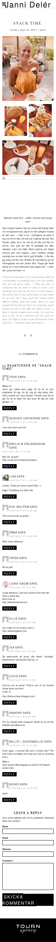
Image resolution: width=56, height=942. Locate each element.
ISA (11, 647)
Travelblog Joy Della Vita (21, 490)
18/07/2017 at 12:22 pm (23, 561)
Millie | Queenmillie (26, 741)
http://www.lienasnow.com (15, 602)
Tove (13, 377)
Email (5, 837)
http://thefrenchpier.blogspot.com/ (18, 696)
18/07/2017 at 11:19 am (16, 451)
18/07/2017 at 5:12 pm (22, 680)
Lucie (13, 676)
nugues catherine (25, 418)
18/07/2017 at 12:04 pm (23, 536)
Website (6, 849)
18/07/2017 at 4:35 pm (22, 651)
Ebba (13, 532)
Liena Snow (19, 583)
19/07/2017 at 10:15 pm (23, 745)
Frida (14, 558)
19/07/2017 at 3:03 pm (22, 716)
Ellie (13, 618)
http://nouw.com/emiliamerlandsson (19, 459)
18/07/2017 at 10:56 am (23, 422)
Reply (9, 408)
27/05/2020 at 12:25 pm (23, 788)
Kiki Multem (19, 507)
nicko (14, 784)
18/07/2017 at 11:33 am (23, 480)
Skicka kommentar (18, 900)
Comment (8, 860)
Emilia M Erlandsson (27, 444)
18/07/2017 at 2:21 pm (22, 587)
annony (15, 713)
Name (5, 826)
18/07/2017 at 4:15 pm (22, 622)
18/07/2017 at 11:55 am (23, 510)
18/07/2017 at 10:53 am (23, 380)
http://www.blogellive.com (14, 630)
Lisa (12, 476)
